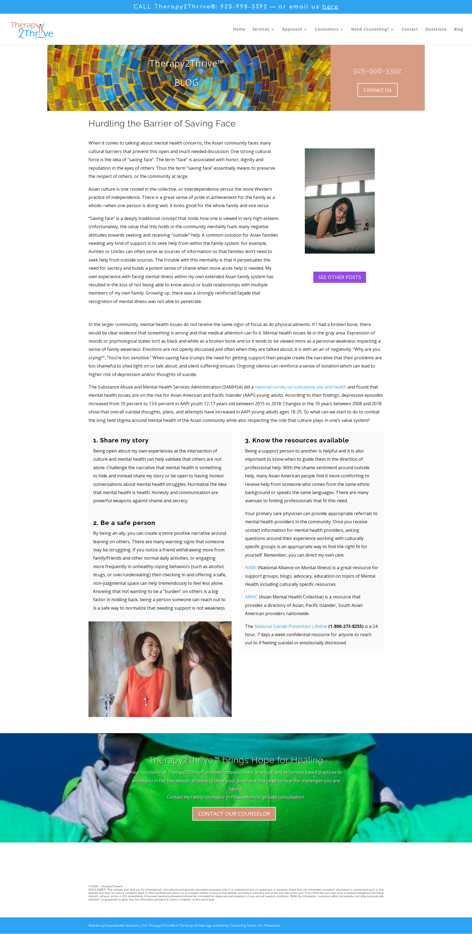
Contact (410, 29)
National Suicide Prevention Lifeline (290, 626)
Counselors (327, 29)
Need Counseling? (370, 29)
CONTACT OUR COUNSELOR (234, 813)
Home (239, 29)
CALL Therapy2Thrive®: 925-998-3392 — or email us (236, 7)
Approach (292, 29)
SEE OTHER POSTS (339, 277)
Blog (458, 29)
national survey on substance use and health (299, 387)
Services (261, 29)
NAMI (251, 568)
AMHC (251, 597)
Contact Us (378, 89)
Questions (436, 29)
